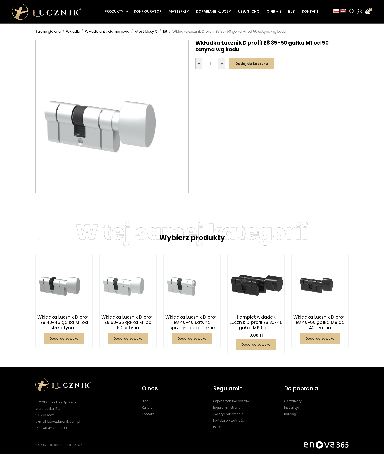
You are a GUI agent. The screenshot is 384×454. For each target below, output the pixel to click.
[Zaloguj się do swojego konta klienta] (359, 11)
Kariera (147, 407)
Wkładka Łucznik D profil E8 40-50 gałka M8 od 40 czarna (320, 322)
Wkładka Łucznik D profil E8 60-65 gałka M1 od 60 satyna (128, 322)
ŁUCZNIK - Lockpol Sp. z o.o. (53, 445)
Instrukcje (291, 407)
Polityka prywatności (229, 420)
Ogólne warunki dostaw (231, 401)
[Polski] (336, 11)
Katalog (290, 414)
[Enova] (326, 444)
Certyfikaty (293, 401)
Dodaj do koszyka (251, 63)
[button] (352, 11)
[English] (343, 11)
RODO (217, 427)
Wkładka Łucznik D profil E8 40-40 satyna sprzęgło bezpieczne (192, 322)
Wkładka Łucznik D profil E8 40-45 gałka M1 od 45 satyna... (64, 322)
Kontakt (148, 414)
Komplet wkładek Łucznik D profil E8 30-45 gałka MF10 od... (256, 322)
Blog (145, 401)
